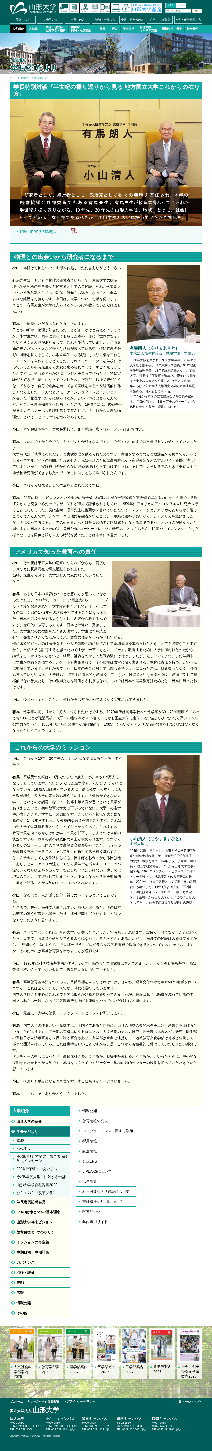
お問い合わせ (105, 8)
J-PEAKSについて (97, 1171)
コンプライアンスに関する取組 (107, 1131)
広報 (20, 1293)
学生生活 (128, 28)
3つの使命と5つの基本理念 (38, 1212)
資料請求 (74, 8)
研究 (114, 28)
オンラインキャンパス (116, 8)
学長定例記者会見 (31, 1202)
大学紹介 (18, 28)
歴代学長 (24, 1148)
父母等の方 (50, 19)
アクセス (85, 8)
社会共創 (192, 28)
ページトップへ (192, 1401)
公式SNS (89, 1161)
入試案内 (34, 28)
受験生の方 (23, 19)
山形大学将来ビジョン (35, 1222)
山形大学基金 (146, 8)
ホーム (14, 78)
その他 (22, 1313)
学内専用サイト (95, 1222)
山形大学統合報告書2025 (37, 1185)
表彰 (20, 1282)
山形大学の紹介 (29, 1121)
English (181, 5)
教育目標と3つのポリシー (37, 1232)
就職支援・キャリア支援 (148, 29)
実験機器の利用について (102, 1202)
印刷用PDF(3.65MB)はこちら (44, 232)
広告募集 (89, 1181)
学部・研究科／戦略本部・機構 (56, 29)
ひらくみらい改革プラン (36, 1193)
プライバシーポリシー (81, 1401)
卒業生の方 (78, 19)
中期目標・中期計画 (33, 1252)
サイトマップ (126, 8)
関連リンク (91, 1212)
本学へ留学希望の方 (188, 19)
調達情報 (89, 1151)
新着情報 (64, 8)
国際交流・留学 (172, 28)
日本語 (171, 5)
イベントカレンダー (95, 8)
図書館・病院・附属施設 (81, 29)
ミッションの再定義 (33, 1242)
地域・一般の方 (105, 19)
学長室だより (42, 78)
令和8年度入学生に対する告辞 (41, 1177)
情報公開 (24, 1303)
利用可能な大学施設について (106, 1191)
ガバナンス (26, 1262)
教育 (102, 28)
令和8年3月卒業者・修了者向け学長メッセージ (42, 1158)
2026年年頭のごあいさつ (37, 1169)
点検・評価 (26, 1272)
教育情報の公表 (95, 1121)
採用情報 (89, 1141)
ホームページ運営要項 (45, 1401)
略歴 (20, 1140)
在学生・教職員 (160, 19)
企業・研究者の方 (132, 19)
